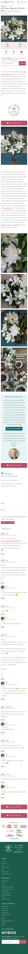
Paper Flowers (5, 906)
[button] (21, 53)
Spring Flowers (9, 11)
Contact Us (5, 863)
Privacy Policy (5, 867)
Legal (3, 865)
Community (5, 880)
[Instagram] (6, 932)
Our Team (4, 861)
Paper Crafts (5, 912)
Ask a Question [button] (15, 123)
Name (3, 503)
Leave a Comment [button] (15, 807)
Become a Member (6, 893)
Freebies (4, 897)
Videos (3, 924)
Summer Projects (5, 13)
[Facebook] (8, 932)
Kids (3, 916)
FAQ (2, 869)
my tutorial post (6, 208)
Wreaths (3, 6)
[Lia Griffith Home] (7, 2)
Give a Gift (4, 885)
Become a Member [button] (14, 428)
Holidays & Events (6, 914)
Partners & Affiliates (7, 873)
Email (3, 510)
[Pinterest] (3, 932)
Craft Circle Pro (6, 899)
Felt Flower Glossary (7, 889)
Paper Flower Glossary (8, 887)
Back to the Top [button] (14, 465)
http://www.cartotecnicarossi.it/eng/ (11, 541)
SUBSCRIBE (22, 63)
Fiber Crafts (5, 910)
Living (3, 918)
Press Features (5, 871)
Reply (2, 553)
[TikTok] (14, 932)
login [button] (24, 2)
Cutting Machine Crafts (8, 920)
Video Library (5, 891)
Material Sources (6, 895)
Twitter (9, 225)
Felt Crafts (5, 908)
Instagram (15, 225)
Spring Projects (17, 11)
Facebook (3, 225)
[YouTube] (11, 932)
